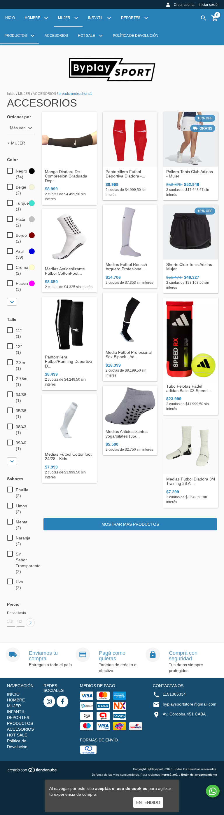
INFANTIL (96, 18)
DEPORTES (131, 18)
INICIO (9, 18)
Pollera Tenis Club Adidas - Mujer (189, 174)
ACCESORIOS (56, 36)
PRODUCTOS (16, 36)
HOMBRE (33, 18)
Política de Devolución (135, 36)
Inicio (11, 94)
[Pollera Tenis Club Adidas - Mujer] (190, 139)
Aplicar (30, 622)
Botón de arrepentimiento (199, 774)
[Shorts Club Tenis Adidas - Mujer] (190, 232)
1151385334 (174, 694)
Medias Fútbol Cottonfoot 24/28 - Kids (68, 456)
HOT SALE (87, 36)
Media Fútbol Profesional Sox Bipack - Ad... (129, 354)
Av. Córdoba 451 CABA (184, 714)
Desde (11, 613)
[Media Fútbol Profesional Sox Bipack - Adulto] (130, 319)
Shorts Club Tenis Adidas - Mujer (190, 266)
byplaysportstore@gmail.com (189, 704)
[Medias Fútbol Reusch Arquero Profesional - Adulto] (130, 232)
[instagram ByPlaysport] (49, 701)
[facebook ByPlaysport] (62, 701)
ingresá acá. (169, 774)
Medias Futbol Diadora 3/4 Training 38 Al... (190, 481)
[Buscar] (204, 18)
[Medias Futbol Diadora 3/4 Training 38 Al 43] (190, 446)
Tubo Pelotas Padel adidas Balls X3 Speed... (188, 388)
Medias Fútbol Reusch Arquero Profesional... (126, 266)
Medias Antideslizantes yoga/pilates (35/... (127, 433)
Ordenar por (19, 117)
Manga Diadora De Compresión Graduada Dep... (66, 176)
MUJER (64, 18)
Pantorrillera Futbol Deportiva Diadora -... (125, 174)
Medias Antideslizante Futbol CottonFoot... (65, 271)
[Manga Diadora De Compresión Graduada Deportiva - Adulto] (69, 139)
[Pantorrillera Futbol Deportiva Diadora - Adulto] (130, 139)
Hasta (21, 613)
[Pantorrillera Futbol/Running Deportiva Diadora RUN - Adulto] (69, 324)
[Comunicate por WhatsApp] (213, 791)
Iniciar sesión (209, 5)
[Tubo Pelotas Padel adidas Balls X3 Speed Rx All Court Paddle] (190, 339)
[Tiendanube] (32, 771)
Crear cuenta (184, 5)
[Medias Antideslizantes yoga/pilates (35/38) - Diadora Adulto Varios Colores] (130, 406)
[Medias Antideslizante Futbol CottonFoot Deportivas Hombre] (69, 236)
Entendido (148, 802)
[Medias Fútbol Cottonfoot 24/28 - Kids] (69, 421)
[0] (215, 20)
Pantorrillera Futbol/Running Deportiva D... (68, 361)
